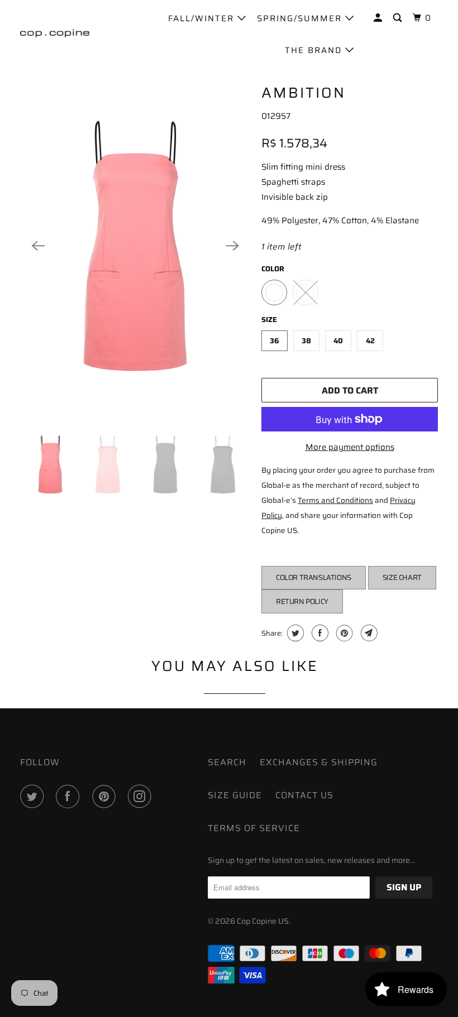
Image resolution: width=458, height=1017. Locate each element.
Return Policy (302, 601)
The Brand (315, 50)
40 (338, 341)
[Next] (232, 246)
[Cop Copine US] (54, 33)
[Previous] (38, 246)
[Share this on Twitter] (294, 633)
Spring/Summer (301, 18)
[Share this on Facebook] (318, 633)
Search (227, 762)
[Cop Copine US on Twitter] (34, 796)
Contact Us (304, 795)
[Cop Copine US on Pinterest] (106, 796)
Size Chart (402, 577)
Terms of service (254, 828)
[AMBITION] (135, 246)
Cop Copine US (263, 921)
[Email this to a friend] (368, 633)
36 (274, 341)
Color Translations (313, 577)
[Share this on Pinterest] (343, 633)
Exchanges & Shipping (319, 762)
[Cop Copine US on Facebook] (70, 796)
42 (370, 341)
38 (306, 341)
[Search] (399, 18)
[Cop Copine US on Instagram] (142, 796)
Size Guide (235, 795)
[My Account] (379, 18)
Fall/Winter (202, 18)
